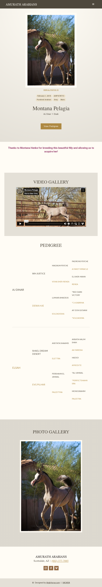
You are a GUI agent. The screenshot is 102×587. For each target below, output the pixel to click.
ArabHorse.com (53, 583)
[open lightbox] (51, 486)
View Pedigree (51, 126)
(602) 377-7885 (60, 560)
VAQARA (66, 583)
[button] (93, 4)
